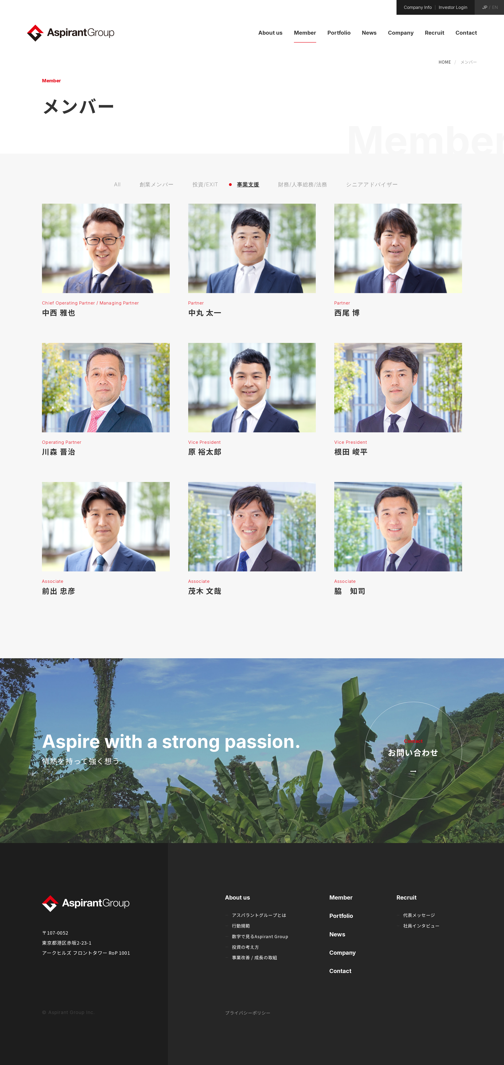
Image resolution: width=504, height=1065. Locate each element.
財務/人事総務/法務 (302, 184)
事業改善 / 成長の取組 (254, 957)
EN (495, 7)
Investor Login (453, 7)
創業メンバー (157, 184)
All (117, 184)
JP (484, 7)
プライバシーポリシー (248, 1012)
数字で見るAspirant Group (260, 936)
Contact (340, 971)
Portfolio (341, 915)
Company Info (418, 7)
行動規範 (241, 925)
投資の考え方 (245, 947)
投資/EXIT (205, 184)
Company (342, 952)
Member (341, 897)
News (337, 934)
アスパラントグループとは (259, 915)
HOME (445, 62)
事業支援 (248, 184)
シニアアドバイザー (372, 184)
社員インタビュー (421, 925)
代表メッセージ (419, 915)
